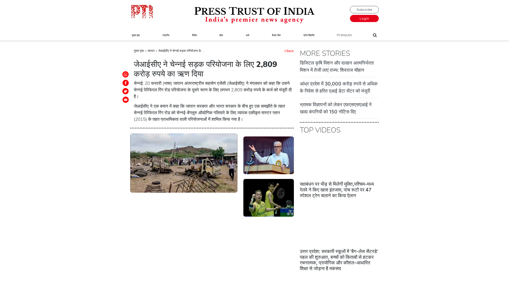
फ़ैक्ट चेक (276, 35)
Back (290, 51)
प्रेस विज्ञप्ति (308, 35)
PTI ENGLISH (344, 35)
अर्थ (247, 35)
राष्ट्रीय (165, 35)
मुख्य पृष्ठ (136, 35)
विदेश (194, 35)
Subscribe (364, 10)
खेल (221, 35)
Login (364, 18)
